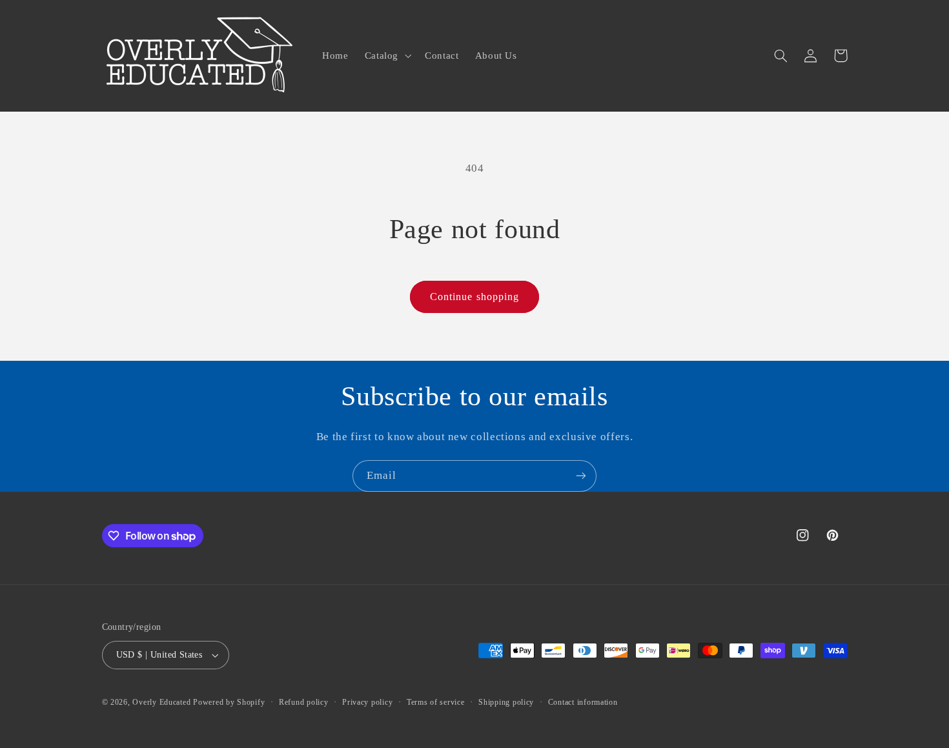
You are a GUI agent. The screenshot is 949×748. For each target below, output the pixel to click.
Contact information (583, 702)
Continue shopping (474, 296)
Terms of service (436, 702)
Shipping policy (506, 702)
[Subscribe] (581, 476)
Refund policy (304, 702)
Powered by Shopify (229, 702)
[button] (386, 55)
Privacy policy (367, 702)
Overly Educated (161, 702)
